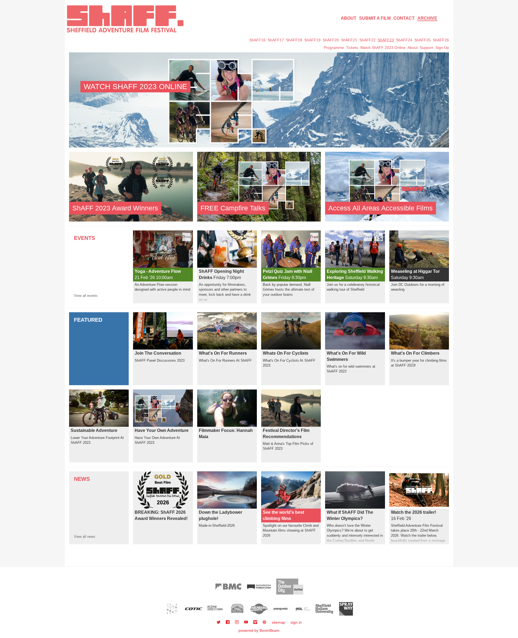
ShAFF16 (257, 40)
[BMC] (228, 586)
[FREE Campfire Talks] (259, 186)
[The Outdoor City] (289, 586)
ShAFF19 (312, 40)
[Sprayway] (346, 609)
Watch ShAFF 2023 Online (382, 47)
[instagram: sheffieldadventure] (237, 622)
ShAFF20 (331, 40)
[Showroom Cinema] (259, 586)
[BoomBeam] (172, 609)
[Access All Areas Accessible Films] (387, 186)
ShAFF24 (404, 40)
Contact (404, 18)
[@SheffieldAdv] (219, 622)
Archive (427, 18)
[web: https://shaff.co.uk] (264, 622)
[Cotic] (194, 609)
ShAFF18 (294, 40)
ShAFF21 (349, 40)
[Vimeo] (255, 622)
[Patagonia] (281, 609)
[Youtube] (246, 622)
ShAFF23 (386, 40)
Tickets (352, 47)
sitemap (278, 622)
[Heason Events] (259, 609)
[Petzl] (303, 609)
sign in (296, 622)
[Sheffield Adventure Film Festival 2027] (125, 18)
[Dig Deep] (237, 609)
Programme (334, 47)
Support (426, 47)
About (348, 18)
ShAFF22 (367, 40)
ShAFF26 (441, 40)
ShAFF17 (276, 40)
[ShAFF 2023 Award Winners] (131, 186)
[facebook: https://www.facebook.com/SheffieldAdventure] (228, 622)
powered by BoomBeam (259, 630)
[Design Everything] (215, 609)
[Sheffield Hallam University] (324, 609)
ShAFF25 (422, 40)
